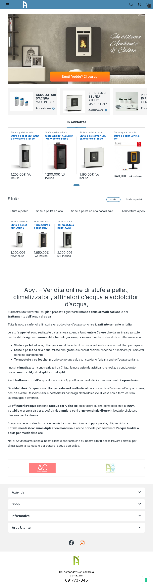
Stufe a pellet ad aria (22, 132)
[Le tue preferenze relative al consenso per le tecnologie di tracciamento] (146, 580)
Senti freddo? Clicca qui (80, 77)
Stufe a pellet (134, 199)
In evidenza (76, 122)
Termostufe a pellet (134, 211)
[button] (76, 185)
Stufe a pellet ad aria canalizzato (92, 211)
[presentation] (144, 468)
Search (131, 4)
